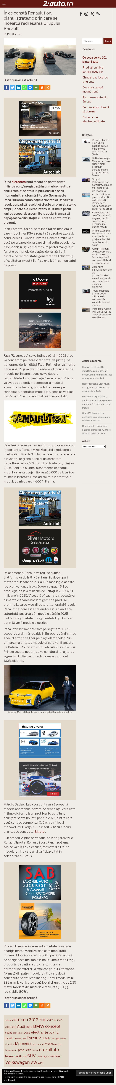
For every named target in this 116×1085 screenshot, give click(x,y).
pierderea (19, 182)
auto (29, 1027)
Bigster (40, 831)
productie (24, 1050)
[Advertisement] (99, 339)
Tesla (39, 1056)
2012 (33, 1019)
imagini (55, 1038)
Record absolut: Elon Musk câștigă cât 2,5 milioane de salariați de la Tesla (96, 387)
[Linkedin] (18, 87)
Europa (49, 1032)
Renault (36, 1050)
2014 (52, 1020)
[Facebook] (6, 87)
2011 (24, 1020)
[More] (47, 87)
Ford (24, 1039)
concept (53, 1026)
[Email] (36, 87)
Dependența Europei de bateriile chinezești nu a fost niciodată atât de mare (96, 430)
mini (34, 1044)
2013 (43, 1020)
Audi (21, 1026)
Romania (11, 1056)
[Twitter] (12, 87)
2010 (16, 1020)
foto (48, 1038)
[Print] (42, 87)
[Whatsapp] (24, 87)
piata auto (57, 1044)
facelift (10, 1038)
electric (37, 1032)
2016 (7, 1027)
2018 (13, 1027)
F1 (57, 1032)
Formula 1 (35, 1038)
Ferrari (18, 1038)
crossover (18, 1033)
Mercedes (23, 1043)
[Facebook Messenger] (30, 87)
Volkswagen (17, 1062)
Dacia (27, 1032)
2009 (8, 1020)
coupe (8, 1032)
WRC (40, 1063)
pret (15, 1050)
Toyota (46, 1056)
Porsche (9, 1050)
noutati (40, 1044)
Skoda (22, 1056)
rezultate (50, 1049)
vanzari (55, 1056)
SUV (31, 1055)
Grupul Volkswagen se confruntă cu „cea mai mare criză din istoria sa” (96, 417)
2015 (59, 1020)
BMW (39, 1026)
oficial (49, 1044)
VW (33, 1062)
